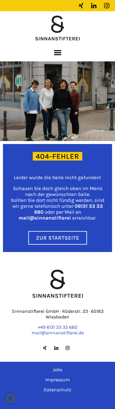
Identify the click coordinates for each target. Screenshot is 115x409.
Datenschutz (57, 389)
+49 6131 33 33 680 (58, 327)
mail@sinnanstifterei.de (58, 333)
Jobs (57, 369)
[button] (58, 52)
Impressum (57, 379)
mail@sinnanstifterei (45, 218)
